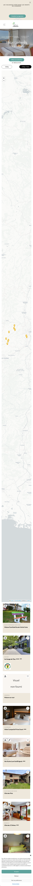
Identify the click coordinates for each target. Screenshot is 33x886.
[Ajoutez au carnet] (27, 606)
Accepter (16, 871)
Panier (29, 25)
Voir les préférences (16, 880)
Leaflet (11, 600)
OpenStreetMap (18, 600)
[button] (30, 855)
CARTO (28, 600)
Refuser (16, 876)
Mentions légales (15, 883)
